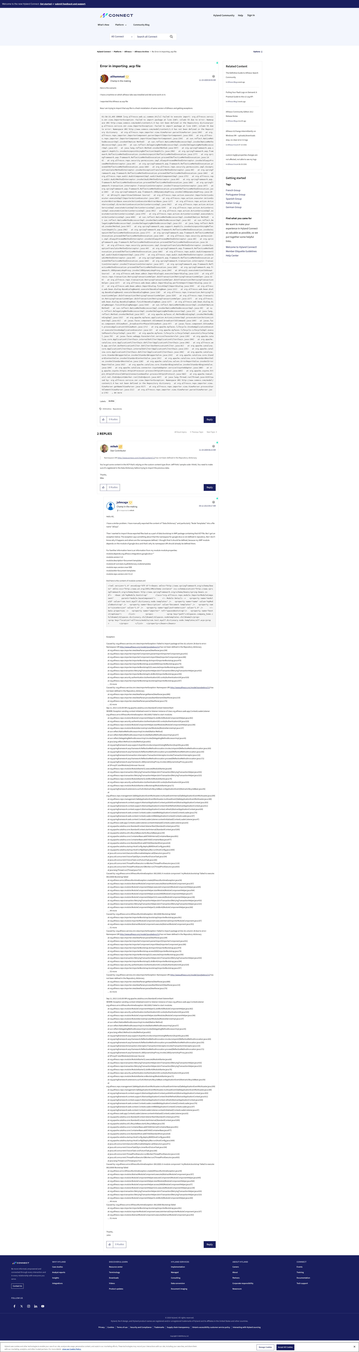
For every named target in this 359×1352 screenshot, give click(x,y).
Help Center (232, 255)
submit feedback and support (70, 4)
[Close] (354, 1347)
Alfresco (128, 51)
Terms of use (122, 1327)
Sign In (251, 15)
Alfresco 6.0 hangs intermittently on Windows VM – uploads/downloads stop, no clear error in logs (241, 135)
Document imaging (179, 1288)
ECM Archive (107, 409)
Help (240, 15)
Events (299, 1267)
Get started (46, 4)
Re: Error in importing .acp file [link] (164, 51)
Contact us (17, 1286)
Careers (235, 1267)
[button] (103, 419)
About (235, 1272)
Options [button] (256, 51)
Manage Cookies (265, 1347)
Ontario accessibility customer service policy (211, 1327)
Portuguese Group (235, 194)
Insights (55, 1278)
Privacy (101, 1327)
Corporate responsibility (242, 1283)
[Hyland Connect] (116, 15)
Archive (111, 401)
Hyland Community (223, 15)
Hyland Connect (104, 51)
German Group (233, 207)
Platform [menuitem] (119, 24)
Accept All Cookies (285, 1347)
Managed (175, 1272)
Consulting (175, 1278)
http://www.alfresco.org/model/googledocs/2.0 (140, 647)
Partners (236, 1278)
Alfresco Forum (233, 145)
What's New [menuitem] (103, 24)
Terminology (114, 1272)
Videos (112, 1283)
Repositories (117, 409)
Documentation (303, 1278)
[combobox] (155, 36)
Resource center (116, 1267)
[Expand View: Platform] (125, 25)
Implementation (178, 1267)
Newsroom (237, 1288)
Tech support (302, 1283)
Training (300, 1272)
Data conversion (178, 1283)
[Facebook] (14, 1306)
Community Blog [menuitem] (141, 24)
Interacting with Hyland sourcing (247, 1327)
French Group (233, 190)
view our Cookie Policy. (71, 1349)
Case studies (57, 1267)
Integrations (57, 1283)
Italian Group (233, 203)
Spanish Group (234, 199)
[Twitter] (21, 1306)
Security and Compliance (140, 1327)
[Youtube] (42, 1306)
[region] (179, 1347)
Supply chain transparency (178, 1327)
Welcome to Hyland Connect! (241, 247)
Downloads (114, 1278)
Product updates (116, 1288)
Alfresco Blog (232, 82)
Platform (117, 51)
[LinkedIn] (35, 1306)
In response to (126, 510)
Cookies (110, 1327)
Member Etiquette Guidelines (241, 251)
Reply (210, 419)
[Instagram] (28, 1306)
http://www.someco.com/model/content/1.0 (136, 457)
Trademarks (159, 1327)
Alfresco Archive (142, 51)
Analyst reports (58, 1272)
